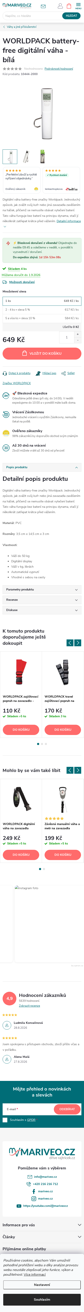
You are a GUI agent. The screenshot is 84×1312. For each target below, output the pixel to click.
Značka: (17, 383)
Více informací (35, 1274)
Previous (70, 642)
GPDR (31, 1120)
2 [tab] (42, 744)
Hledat (71, 16)
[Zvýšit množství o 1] (77, 334)
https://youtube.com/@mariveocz (45, 1206)
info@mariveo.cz (45, 1177)
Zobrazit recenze (29, 1006)
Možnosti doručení (22, 282)
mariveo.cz (45, 1191)
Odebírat (67, 1109)
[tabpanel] (21, 695)
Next (77, 642)
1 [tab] (38, 744)
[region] (42, 181)
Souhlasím (42, 1299)
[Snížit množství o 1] (77, 340)
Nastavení (42, 1284)
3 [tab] (46, 744)
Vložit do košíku (46, 353)
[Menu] (78, 5)
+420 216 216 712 (45, 1184)
